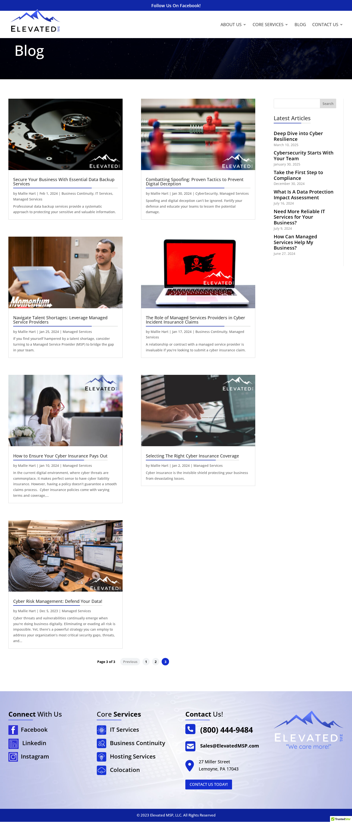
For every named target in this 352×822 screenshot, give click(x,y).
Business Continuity (77, 193)
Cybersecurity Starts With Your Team (304, 155)
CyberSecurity (206, 193)
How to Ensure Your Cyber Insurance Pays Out (60, 456)
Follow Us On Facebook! (176, 5)
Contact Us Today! (209, 784)
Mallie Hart (27, 193)
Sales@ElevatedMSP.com (229, 745)
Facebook (33, 729)
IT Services (103, 193)
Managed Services (27, 199)
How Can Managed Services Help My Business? (295, 242)
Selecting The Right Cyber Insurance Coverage (192, 456)
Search (328, 103)
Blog (300, 25)
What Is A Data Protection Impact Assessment (304, 194)
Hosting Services (133, 756)
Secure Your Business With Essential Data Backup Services (63, 182)
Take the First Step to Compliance (298, 175)
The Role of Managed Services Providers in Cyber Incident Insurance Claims (195, 320)
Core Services (268, 25)
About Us (231, 25)
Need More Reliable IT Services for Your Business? (299, 217)
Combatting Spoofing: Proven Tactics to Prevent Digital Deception (195, 182)
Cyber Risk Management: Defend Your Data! (57, 601)
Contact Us (325, 25)
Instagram (33, 756)
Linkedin (34, 743)
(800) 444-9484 (226, 730)
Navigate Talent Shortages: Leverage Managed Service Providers (60, 320)
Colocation (125, 770)
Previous (130, 661)
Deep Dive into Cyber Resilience (298, 136)
